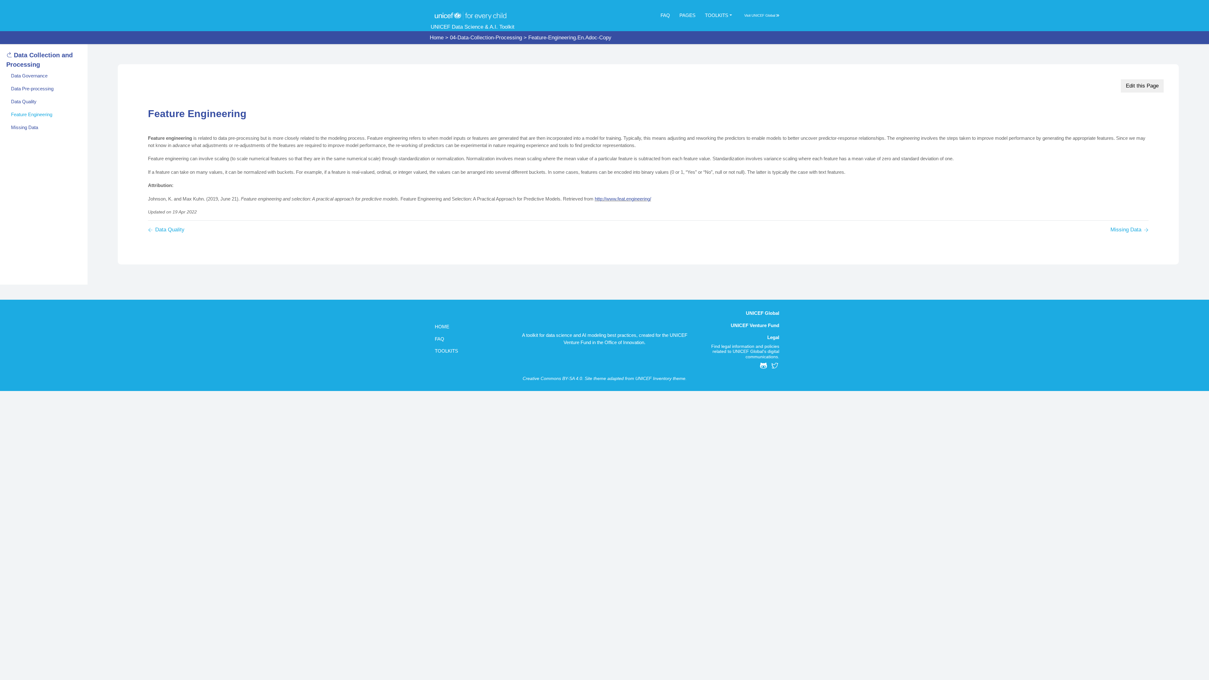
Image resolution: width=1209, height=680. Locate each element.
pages (687, 15)
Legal (773, 337)
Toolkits (446, 351)
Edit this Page (1142, 86)
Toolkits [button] (716, 15)
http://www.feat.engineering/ (623, 198)
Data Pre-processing (32, 88)
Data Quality (24, 101)
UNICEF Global (764, 15)
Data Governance (29, 75)
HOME (442, 326)
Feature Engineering (31, 114)
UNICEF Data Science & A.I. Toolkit (472, 27)
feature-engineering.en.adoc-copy (569, 38)
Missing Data (24, 127)
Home (437, 38)
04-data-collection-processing (486, 38)
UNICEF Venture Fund (755, 325)
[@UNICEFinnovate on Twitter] (774, 367)
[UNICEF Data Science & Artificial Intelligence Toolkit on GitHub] (763, 367)
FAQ (665, 15)
